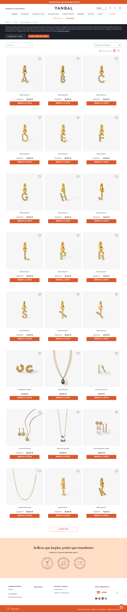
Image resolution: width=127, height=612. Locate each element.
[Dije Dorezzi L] (24, 250)
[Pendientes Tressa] (24, 368)
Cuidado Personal (68, 14)
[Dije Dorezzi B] (63, 73)
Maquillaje (80, 14)
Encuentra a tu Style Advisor (15, 9)
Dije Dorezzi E (63, 154)
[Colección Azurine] (63, 427)
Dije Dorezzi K (101, 507)
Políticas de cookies (83, 609)
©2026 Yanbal (14, 609)
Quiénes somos (58, 18)
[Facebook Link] (96, 598)
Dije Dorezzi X (63, 331)
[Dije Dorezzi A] (24, 73)
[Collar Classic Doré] (24, 486)
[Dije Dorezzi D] (24, 132)
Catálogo (112, 14)
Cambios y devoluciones (61, 593)
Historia (10, 589)
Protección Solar (53, 14)
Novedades (25, 14)
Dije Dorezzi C (101, 95)
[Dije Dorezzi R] (101, 250)
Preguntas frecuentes (15, 597)
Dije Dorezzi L (24, 272)
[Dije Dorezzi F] (101, 132)
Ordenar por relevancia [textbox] (103, 45)
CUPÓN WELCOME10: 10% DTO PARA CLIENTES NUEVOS (64, 2)
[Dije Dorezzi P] (63, 250)
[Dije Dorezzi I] (63, 486)
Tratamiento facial (38, 14)
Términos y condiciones (98, 609)
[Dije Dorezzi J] (101, 191)
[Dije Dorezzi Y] (101, 309)
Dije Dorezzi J (101, 213)
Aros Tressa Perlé (101, 390)
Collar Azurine (63, 390)
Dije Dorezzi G (24, 213)
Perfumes (91, 14)
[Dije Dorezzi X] (63, 309)
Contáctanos (58, 589)
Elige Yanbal (70, 18)
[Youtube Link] (99, 598)
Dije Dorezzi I (63, 507)
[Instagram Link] (106, 598)
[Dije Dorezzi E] (63, 132)
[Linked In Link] (102, 598)
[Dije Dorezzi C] (101, 73)
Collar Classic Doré (24, 507)
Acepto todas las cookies (39, 36)
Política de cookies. (63, 31)
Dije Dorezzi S (24, 331)
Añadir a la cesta (24, 103)
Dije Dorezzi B (63, 95)
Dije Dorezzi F (101, 154)
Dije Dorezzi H (63, 213)
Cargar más (64, 529)
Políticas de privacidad (114, 609)
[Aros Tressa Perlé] (101, 368)
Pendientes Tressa (24, 390)
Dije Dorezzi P (63, 272)
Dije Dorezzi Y (101, 331)
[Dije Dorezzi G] (24, 191)
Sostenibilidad (12, 594)
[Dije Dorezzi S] (24, 309)
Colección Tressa (25, 448)
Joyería (100, 14)
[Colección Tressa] (24, 427)
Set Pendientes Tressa (101, 448)
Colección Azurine (63, 448)
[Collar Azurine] (63, 368)
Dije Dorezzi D (24, 154)
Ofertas (14, 14)
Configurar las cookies (15, 36)
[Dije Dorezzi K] (101, 486)
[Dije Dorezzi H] (63, 191)
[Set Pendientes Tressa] (101, 427)
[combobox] (108, 45)
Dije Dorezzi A (24, 95)
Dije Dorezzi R (101, 272)
